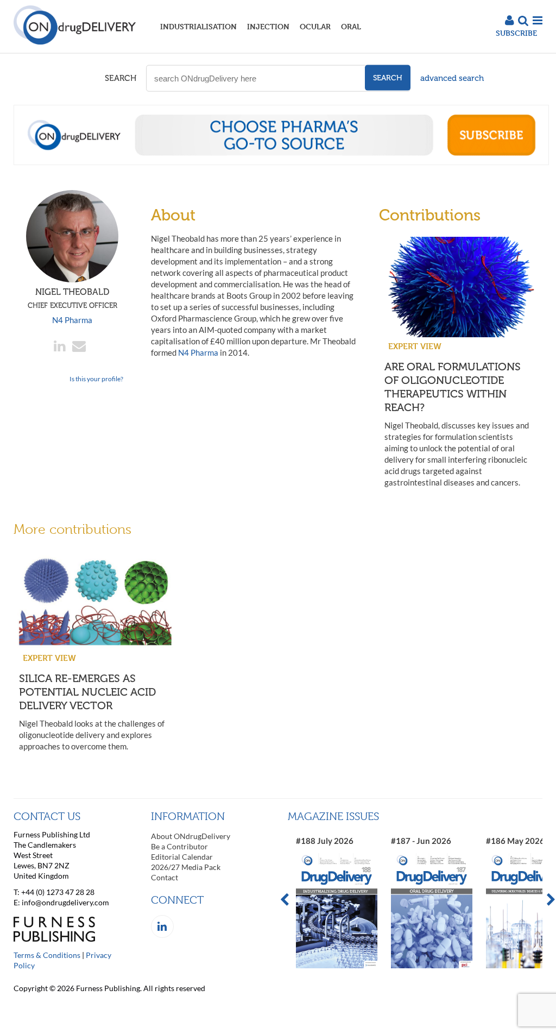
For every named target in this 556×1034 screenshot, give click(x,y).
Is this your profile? (96, 379)
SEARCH (120, 78)
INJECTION (268, 26)
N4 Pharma (72, 320)
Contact (164, 877)
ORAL (351, 26)
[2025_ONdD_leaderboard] (281, 162)
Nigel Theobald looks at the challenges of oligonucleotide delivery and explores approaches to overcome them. (92, 734)
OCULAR (315, 26)
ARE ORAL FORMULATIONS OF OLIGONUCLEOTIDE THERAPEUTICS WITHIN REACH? (452, 387)
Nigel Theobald (72, 298)
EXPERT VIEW (414, 346)
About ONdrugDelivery (190, 836)
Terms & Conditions (47, 955)
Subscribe (516, 32)
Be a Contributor (179, 846)
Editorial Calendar (182, 856)
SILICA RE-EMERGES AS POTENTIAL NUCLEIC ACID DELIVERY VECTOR (87, 692)
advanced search (452, 78)
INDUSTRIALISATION (198, 26)
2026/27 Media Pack (185, 867)
